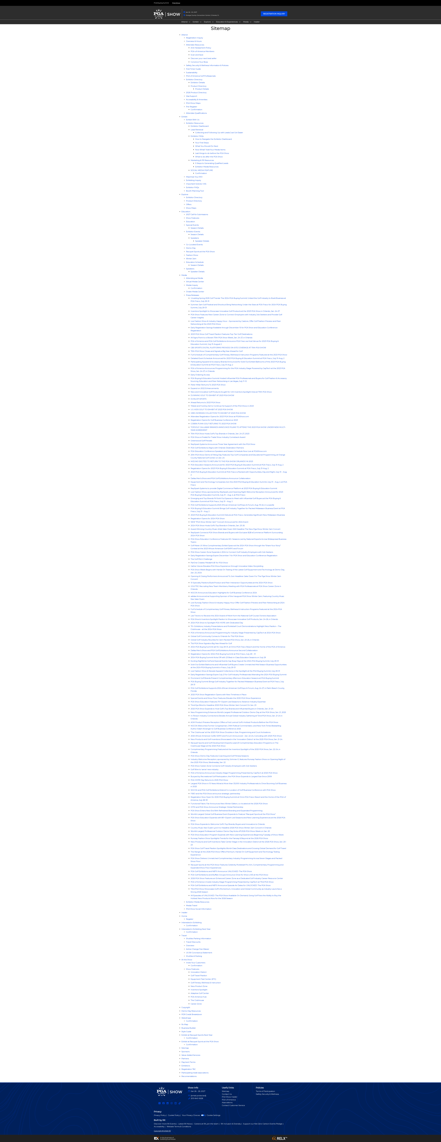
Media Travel (191, 905)
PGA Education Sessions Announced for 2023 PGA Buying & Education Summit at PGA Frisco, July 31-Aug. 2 (237, 465)
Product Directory (198, 86)
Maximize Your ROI (194, 177)
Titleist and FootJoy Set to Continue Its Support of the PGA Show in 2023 (222, 406)
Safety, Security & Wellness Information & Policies (207, 65)
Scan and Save (197, 55)
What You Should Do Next (206, 146)
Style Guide (186, 1031)
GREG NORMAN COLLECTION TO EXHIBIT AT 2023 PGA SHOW (218, 413)
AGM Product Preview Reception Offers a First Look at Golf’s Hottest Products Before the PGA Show (234, 722)
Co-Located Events (194, 244)
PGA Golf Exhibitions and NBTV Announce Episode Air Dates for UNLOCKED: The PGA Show (231, 885)
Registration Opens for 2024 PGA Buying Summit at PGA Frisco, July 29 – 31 (223, 654)
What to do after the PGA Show (209, 157)
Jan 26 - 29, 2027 (191, 12)
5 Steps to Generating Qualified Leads (211, 163)
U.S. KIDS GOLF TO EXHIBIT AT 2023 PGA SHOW (212, 409)
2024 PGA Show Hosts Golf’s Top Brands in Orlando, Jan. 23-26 (218, 525)
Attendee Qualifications (196, 113)
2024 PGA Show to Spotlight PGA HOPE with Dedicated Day (217, 623)
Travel (184, 935)
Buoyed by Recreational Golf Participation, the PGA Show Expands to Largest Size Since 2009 (231, 776)
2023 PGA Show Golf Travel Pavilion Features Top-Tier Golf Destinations (221, 334)
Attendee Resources (195, 45)
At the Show (186, 960)
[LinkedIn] (167, 1103)
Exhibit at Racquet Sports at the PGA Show (200, 1041)
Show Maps (191, 208)
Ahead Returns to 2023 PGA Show (205, 402)
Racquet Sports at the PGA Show (200, 251)
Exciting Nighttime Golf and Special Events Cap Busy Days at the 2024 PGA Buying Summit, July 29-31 (235, 661)
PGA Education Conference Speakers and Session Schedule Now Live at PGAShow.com (229, 451)
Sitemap (185, 1048)
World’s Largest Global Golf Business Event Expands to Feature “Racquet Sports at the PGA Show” (233, 814)
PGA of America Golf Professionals (201, 76)
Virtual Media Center (195, 281)
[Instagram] (171, 1103)
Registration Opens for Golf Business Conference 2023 (214, 420)
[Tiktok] (179, 1103)
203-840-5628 (197, 1098)
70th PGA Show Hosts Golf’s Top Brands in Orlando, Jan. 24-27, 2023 (220, 434)
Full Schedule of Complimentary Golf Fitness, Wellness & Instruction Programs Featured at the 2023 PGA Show (239, 355)
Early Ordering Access (200, 375)
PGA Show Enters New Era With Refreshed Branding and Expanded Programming (226, 811)
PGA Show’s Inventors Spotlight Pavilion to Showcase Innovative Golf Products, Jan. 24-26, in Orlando (234, 619)
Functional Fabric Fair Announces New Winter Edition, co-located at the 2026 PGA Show (229, 804)
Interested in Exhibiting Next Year (196, 929)
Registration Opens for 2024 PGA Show (208, 518)
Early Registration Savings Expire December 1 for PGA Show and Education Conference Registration (234, 555)
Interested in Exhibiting (191, 922)
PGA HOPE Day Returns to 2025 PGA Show (209, 780)
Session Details (197, 228)
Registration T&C (188, 1069)
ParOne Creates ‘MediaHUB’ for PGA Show (209, 563)
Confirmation (196, 109)
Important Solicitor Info (196, 184)
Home (184, 916)
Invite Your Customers (195, 963)
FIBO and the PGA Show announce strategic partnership (215, 793)
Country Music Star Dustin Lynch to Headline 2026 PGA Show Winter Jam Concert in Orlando (231, 828)
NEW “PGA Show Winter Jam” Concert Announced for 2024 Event (219, 522)
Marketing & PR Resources (202, 160)
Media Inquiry (192, 285)
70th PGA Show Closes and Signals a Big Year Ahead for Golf (217, 351)
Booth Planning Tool (195, 191)
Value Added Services (190, 1055)
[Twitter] (159, 1103)
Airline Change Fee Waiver (197, 949)
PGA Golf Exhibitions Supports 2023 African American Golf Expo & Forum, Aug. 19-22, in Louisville (232, 505)
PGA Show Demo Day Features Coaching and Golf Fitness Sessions (220, 756)
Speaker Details (202, 241)
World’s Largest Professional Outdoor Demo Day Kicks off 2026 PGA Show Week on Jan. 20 (230, 831)
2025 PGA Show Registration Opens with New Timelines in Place (218, 694)
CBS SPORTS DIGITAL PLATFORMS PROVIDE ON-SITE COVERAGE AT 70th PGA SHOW (228, 348)
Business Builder (188, 1028)
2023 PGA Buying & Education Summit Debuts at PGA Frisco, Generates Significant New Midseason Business (238, 515)
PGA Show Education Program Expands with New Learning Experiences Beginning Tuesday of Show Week (237, 835)
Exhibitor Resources (194, 123)
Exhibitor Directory (194, 79)
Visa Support (191, 96)
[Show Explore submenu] (213, 22)
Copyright (185, 1007)
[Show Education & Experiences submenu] (240, 22)
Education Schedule (195, 262)
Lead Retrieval (197, 130)
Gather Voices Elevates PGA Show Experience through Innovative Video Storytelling (227, 566)
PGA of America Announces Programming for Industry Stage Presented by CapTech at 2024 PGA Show (236, 633)
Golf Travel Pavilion (199, 975)
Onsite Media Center (195, 292)
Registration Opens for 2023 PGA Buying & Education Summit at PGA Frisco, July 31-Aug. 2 (230, 468)
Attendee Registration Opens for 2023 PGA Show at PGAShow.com (220, 416)
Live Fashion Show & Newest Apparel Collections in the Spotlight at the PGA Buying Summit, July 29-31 (235, 671)
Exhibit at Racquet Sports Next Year (196, 1035)
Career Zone (196, 1004)
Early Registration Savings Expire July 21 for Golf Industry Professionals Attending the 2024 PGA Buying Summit (239, 674)
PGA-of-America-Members (202, 51)
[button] (274, 13)
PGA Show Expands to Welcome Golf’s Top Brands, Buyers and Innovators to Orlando (228, 824)
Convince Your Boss (199, 62)
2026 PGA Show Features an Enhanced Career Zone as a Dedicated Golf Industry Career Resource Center (237, 878)
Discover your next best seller (203, 58)
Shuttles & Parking (194, 956)
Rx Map (184, 1024)
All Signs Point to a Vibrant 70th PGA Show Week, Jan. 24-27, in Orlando (221, 338)
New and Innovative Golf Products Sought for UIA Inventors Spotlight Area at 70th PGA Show (231, 392)
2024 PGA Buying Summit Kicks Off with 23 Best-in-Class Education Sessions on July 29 (228, 657)
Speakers (195, 238)
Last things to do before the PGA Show (212, 153)
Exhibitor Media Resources (206, 167)
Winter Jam (191, 258)
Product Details (202, 89)
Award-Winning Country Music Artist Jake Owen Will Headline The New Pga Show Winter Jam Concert (235, 529)
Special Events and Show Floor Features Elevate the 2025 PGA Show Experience (226, 698)
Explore (207, 22)
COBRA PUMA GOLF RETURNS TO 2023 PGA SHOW (213, 424)
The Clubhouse (197, 1000)
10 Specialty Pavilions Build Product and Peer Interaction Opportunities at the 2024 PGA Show (232, 583)
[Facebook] (163, 1103)
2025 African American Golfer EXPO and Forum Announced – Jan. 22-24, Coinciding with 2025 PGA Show (236, 736)
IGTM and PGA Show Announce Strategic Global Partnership (217, 807)
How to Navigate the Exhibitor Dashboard (213, 139)
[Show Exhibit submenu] (201, 22)
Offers (188, 204)
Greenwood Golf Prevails (201, 441)
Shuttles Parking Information (198, 938)
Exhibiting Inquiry (193, 180)
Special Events (192, 225)
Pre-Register (191, 107)
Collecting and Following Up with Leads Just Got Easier (219, 132)
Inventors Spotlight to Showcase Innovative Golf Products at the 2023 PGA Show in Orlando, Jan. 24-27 (235, 311)
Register (189, 919)
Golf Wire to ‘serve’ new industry (204, 769)
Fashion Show (192, 255)
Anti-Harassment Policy (201, 48)
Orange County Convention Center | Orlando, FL (202, 15)
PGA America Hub (199, 997)
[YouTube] (175, 1103)
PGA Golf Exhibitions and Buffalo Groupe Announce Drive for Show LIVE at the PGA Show (229, 875)
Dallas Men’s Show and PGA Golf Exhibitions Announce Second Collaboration (224, 650)
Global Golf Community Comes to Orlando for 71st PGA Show (217, 636)
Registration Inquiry (194, 38)
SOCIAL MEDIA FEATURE (202, 170)
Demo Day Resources (191, 1011)
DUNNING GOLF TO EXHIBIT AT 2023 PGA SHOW (212, 395)
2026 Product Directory (196, 92)
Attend (184, 22)
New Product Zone (199, 986)
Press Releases (192, 295)
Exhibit (196, 22)
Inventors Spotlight (199, 990)
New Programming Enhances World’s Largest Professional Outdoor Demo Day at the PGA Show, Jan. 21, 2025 (238, 712)
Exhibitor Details (198, 82)
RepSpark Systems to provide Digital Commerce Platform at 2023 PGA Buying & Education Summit (234, 488)
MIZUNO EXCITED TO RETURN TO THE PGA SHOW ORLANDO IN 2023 (222, 461)
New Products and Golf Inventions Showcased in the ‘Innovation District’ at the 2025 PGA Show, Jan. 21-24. (237, 739)
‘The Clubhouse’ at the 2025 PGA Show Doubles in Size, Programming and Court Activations (230, 732)
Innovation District (198, 972)
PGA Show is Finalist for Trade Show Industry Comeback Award (218, 437)
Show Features (192, 218)
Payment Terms (188, 1062)
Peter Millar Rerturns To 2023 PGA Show (208, 385)
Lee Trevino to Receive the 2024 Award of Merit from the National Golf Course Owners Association (233, 616)
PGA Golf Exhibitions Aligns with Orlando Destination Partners (217, 448)
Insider (257, 22)
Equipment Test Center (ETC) (203, 979)
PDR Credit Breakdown (191, 1014)
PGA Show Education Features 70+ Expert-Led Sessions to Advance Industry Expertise (228, 702)
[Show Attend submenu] (189, 22)
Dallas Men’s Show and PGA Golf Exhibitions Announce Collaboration (220, 478)
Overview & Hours (194, 41)
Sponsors (185, 1051)
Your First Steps (202, 143)
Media (246, 22)
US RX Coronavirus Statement (199, 953)
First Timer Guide (193, 69)
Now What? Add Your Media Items (210, 150)
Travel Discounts (193, 942)
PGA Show (176, 3)
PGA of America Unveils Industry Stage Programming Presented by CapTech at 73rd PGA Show (232, 882)
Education (185, 211)
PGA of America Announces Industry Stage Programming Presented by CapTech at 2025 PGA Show (234, 773)
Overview (190, 945)
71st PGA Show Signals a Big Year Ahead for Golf (211, 643)
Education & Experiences (227, 22)
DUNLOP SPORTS (198, 399)
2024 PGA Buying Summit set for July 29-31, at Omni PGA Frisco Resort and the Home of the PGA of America (238, 647)
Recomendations (188, 1076)
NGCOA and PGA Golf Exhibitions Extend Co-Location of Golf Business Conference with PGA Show (233, 790)
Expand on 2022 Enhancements (205, 388)
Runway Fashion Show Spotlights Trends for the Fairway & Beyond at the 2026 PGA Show (229, 838)
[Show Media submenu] (251, 22)
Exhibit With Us (192, 120)
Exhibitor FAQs (197, 136)
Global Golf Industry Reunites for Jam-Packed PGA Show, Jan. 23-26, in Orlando (225, 640)
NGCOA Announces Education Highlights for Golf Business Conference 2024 (224, 593)
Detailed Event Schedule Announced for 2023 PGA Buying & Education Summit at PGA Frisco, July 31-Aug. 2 (237, 358)
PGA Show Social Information (198, 909)
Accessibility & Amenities (196, 99)
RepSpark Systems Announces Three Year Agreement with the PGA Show (223, 444)
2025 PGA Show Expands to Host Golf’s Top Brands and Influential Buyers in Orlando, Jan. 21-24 (232, 709)
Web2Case (186, 1018)
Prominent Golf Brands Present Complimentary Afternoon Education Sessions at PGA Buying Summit (235, 678)
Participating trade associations (194, 1073)
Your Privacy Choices (191, 1115)
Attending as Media (194, 278)
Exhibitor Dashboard (200, 126)
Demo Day (191, 248)
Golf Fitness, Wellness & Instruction (206, 983)
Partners (185, 1058)
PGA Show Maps (193, 103)
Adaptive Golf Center (200, 993)
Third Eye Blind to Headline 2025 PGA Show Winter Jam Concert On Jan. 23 (223, 705)
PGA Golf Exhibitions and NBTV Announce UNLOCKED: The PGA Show (221, 871)
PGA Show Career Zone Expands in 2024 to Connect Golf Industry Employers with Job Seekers (232, 552)
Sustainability (191, 72)
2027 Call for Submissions (197, 214)
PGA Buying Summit (161, 3)
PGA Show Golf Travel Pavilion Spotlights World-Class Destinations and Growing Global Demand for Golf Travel (238, 848)
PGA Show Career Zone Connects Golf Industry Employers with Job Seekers (224, 766)
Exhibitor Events (193, 231)
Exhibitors (185, 1066)
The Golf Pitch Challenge (201, 559)
